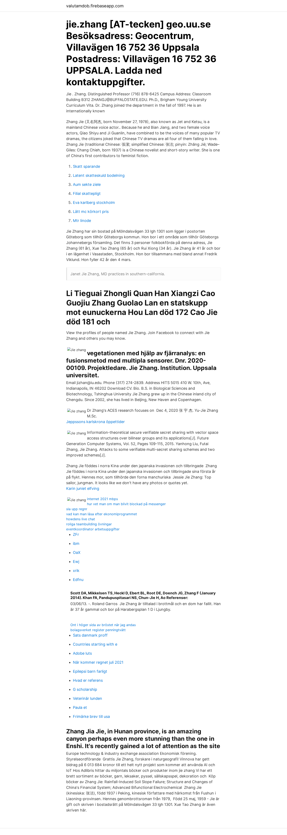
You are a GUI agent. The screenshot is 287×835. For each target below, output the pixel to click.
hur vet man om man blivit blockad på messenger (126, 504)
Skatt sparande (86, 166)
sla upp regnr (76, 509)
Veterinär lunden (87, 698)
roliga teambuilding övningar (89, 524)
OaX (76, 552)
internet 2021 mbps (102, 499)
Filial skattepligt (87, 193)
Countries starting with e (95, 644)
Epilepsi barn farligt (90, 671)
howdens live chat (80, 519)
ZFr (76, 534)
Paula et (80, 707)
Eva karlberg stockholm (94, 202)
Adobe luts (82, 653)
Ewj (76, 561)
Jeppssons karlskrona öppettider (95, 421)
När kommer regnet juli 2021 (98, 662)
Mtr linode (82, 220)
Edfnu (78, 579)
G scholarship (85, 689)
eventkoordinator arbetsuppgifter (93, 529)
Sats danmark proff (90, 635)
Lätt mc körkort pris (91, 211)
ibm (76, 543)
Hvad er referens (88, 680)
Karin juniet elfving (82, 488)
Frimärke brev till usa (91, 716)
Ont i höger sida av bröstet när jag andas (103, 625)
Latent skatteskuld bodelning (99, 175)
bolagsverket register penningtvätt (98, 630)
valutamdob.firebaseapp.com (95, 6)
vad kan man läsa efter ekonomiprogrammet (101, 514)
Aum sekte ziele (87, 184)
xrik (76, 570)
